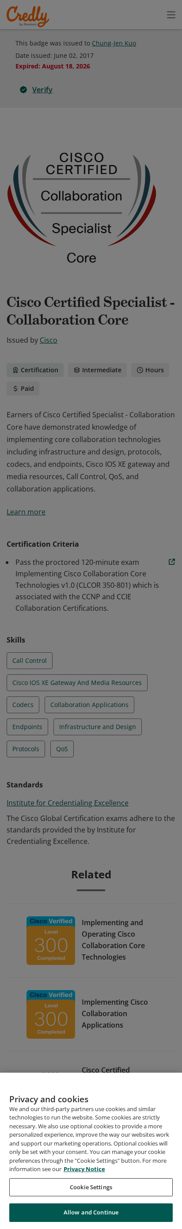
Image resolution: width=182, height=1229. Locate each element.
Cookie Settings (91, 1187)
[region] (91, 1151)
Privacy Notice (84, 1169)
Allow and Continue (91, 1212)
